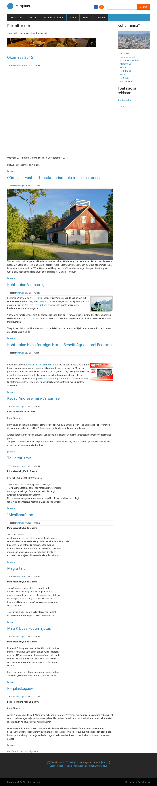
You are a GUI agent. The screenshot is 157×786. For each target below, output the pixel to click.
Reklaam (100, 17)
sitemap (89, 766)
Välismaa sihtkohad (129, 60)
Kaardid (123, 74)
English (98, 766)
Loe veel (11, 171)
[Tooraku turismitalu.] (60, 224)
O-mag (121, 106)
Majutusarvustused (53, 17)
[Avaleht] (10, 6)
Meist (86, 17)
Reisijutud (22, 6)
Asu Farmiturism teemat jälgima (22, 751)
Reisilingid (125, 78)
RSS (105, 766)
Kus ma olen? (126, 81)
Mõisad (32, 17)
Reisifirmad (125, 71)
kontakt (105, 762)
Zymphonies (144, 782)
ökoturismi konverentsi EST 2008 (44, 364)
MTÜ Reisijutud (72, 762)
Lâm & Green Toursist (45, 305)
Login (52, 766)
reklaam (69, 766)
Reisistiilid (124, 53)
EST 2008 (37, 298)
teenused (78, 766)
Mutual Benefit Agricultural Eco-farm (58, 378)
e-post (60, 766)
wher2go (20, 65)
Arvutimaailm (124, 100)
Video (73, 17)
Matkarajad (16, 17)
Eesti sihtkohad (127, 57)
